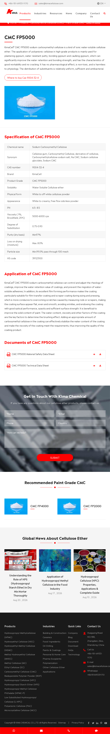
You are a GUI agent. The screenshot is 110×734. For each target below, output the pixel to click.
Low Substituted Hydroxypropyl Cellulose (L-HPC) (20, 699)
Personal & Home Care (54, 654)
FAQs (70, 649)
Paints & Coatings (52, 649)
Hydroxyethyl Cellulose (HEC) (19, 641)
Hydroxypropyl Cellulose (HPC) (20, 680)
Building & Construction (54, 632)
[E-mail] (41, 731)
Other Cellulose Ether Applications (54, 669)
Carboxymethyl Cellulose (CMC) (20, 671)
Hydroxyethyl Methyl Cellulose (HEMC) (19, 647)
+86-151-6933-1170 (18, 3)
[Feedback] (96, 731)
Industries (40, 13)
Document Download (73, 643)
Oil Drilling (48, 645)
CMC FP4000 (39, 506)
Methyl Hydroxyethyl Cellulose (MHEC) (19, 656)
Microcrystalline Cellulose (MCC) (20, 710)
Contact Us (95, 15)
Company (81, 13)
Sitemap (62, 722)
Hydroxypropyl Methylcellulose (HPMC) (20, 635)
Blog (70, 637)
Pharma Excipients (52, 658)
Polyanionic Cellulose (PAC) (18, 705)
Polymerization (50, 662)
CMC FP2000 (92, 506)
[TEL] (68, 731)
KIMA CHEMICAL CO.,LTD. (27, 722)
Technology (74, 654)
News (69, 13)
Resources (56, 13)
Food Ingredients (51, 641)
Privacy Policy (78, 722)
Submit (55, 457)
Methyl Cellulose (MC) (15, 662)
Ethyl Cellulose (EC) (14, 667)
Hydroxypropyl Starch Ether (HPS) (21, 684)
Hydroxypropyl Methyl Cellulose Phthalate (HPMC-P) (20, 690)
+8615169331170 (95, 674)
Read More (20, 567)
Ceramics (47, 637)
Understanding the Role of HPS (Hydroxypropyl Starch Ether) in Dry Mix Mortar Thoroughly (20, 585)
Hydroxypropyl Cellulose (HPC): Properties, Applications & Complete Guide (89, 584)
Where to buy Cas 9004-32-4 (23, 77)
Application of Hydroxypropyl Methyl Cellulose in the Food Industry (55, 582)
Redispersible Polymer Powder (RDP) (23, 675)
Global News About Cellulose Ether (55, 538)
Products (25, 13)
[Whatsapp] (13, 731)
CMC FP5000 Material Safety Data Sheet (33, 354)
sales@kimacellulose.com (51, 3)
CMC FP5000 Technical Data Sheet (30, 365)
